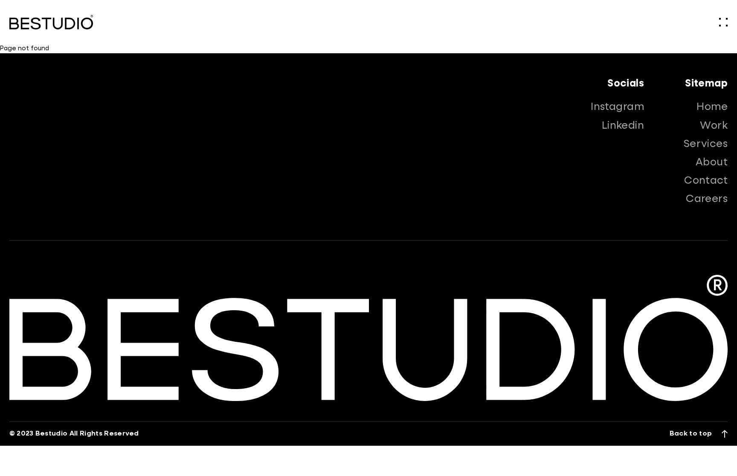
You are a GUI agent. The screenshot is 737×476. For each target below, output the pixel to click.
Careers (707, 199)
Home (712, 107)
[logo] (51, 22)
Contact (706, 181)
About (712, 162)
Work (714, 126)
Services (706, 144)
